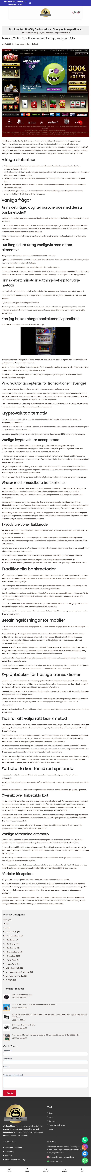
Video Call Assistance (56, 1125)
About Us (8, 1156)
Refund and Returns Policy (14, 1160)
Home (23, 33)
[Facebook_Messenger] (85, 1154)
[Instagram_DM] (85, 1147)
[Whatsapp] (85, 1161)
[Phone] (85, 1140)
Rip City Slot (22, 141)
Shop (50, 1117)
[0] (73, 13)
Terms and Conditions (13, 1147)
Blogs (50, 1129)
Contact (51, 1121)
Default (35, 44)
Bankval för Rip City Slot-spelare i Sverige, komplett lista (38, 38)
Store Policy (9, 1151)
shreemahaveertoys (23, 44)
